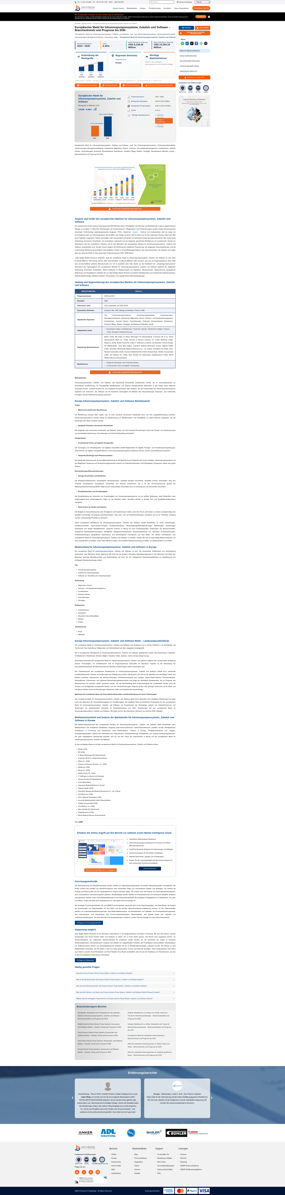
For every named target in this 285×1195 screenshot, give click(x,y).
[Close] (179, 572)
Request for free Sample (142, 619)
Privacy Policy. (164, 612)
